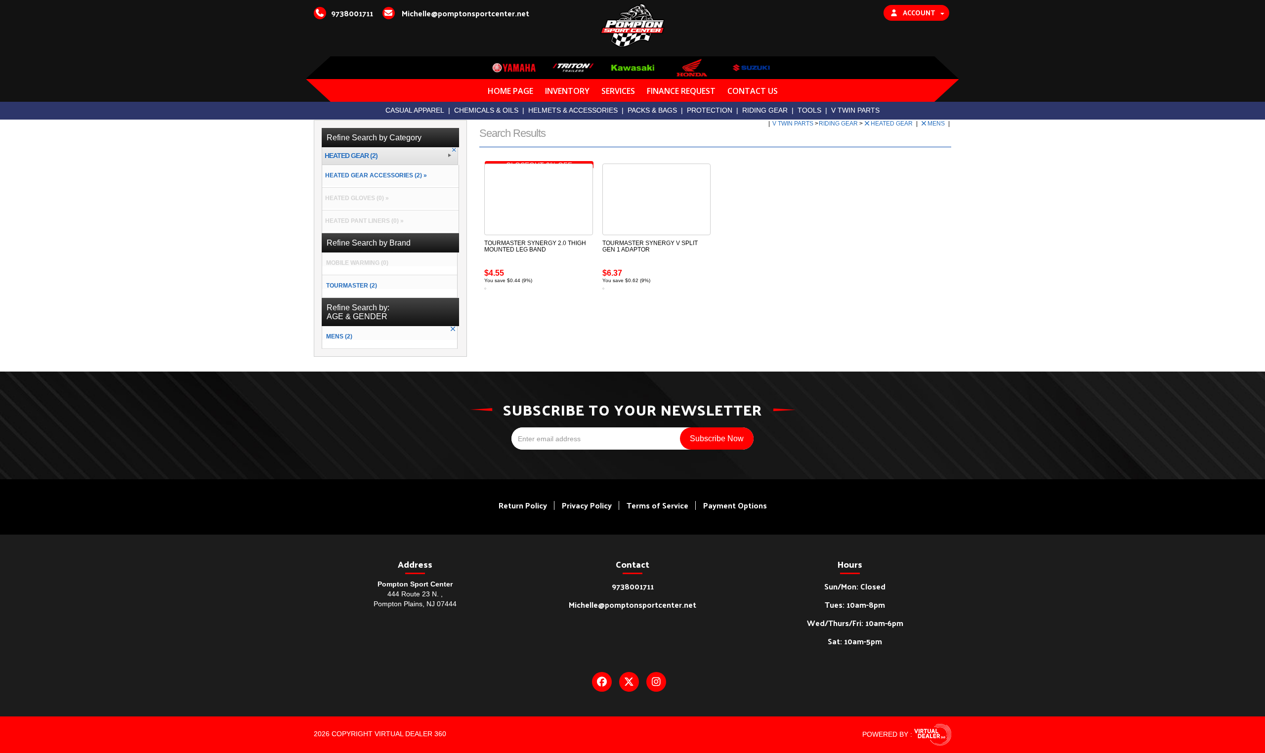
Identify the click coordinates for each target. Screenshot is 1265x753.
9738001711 (633, 586)
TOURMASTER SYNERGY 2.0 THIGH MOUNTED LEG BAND (535, 246)
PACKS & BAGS (652, 110)
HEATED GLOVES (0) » (355, 198)
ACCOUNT (918, 12)
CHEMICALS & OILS (486, 110)
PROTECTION (709, 110)
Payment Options (735, 505)
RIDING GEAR (765, 110)
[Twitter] (629, 682)
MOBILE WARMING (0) (357, 262)
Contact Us (752, 90)
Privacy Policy (587, 505)
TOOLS (809, 110)
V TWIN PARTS (855, 110)
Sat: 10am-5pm (855, 641)
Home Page (510, 90)
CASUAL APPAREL (414, 110)
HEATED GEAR (892, 123)
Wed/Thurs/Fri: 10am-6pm (855, 623)
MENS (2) (339, 336)
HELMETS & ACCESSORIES (573, 110)
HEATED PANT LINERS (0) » (363, 220)
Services (618, 90)
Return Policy (523, 505)
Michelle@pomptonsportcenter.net (632, 604)
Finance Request (681, 90)
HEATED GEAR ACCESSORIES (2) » (374, 175)
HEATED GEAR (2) (351, 156)
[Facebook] (602, 682)
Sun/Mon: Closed (855, 586)
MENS (937, 123)
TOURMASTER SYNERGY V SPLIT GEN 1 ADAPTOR (650, 246)
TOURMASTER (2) (351, 285)
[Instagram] (656, 682)
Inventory (567, 90)
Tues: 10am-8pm (855, 604)
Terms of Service (657, 505)
